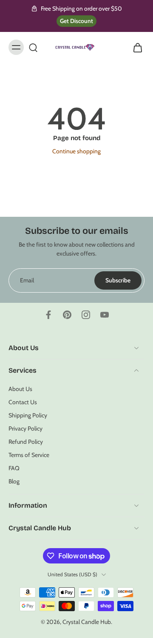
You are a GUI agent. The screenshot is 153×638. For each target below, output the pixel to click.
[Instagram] (85, 314)
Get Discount (76, 20)
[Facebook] (48, 314)
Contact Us (22, 401)
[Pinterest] (67, 314)
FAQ (14, 468)
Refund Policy (25, 441)
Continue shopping (76, 151)
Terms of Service (28, 454)
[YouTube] (104, 314)
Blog (14, 481)
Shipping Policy (27, 415)
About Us (20, 388)
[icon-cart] (135, 47)
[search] (33, 47)
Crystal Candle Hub (86, 621)
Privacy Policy (25, 428)
